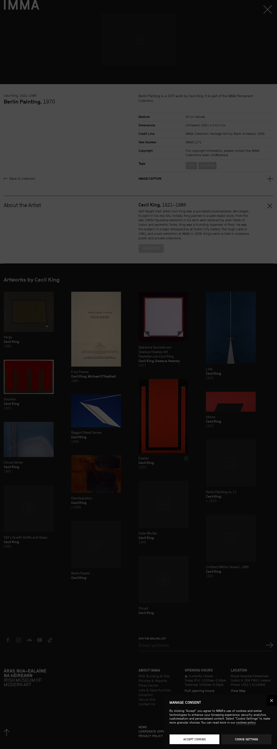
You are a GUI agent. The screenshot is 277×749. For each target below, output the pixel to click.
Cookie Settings (246, 739)
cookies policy (246, 722)
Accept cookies (194, 739)
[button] (271, 700)
